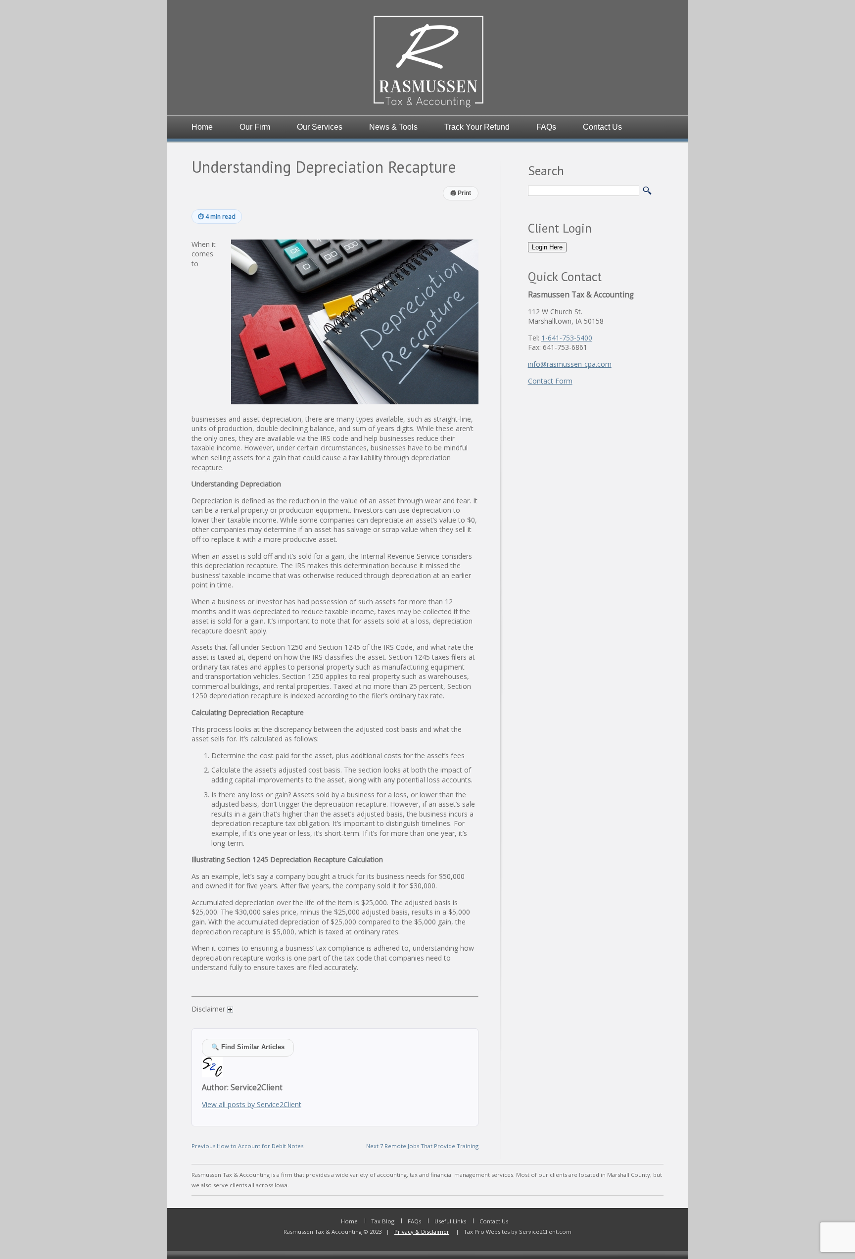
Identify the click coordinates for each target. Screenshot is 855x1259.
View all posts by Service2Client (251, 1104)
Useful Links (450, 1221)
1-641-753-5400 (566, 337)
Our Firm (254, 127)
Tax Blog (382, 1221)
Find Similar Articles (248, 1047)
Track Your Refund (477, 127)
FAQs (546, 127)
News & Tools (393, 127)
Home (202, 127)
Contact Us (602, 127)
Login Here (547, 247)
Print (460, 193)
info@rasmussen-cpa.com (570, 364)
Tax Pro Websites (486, 1231)
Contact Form (550, 381)
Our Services (319, 127)
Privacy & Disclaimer (421, 1231)
